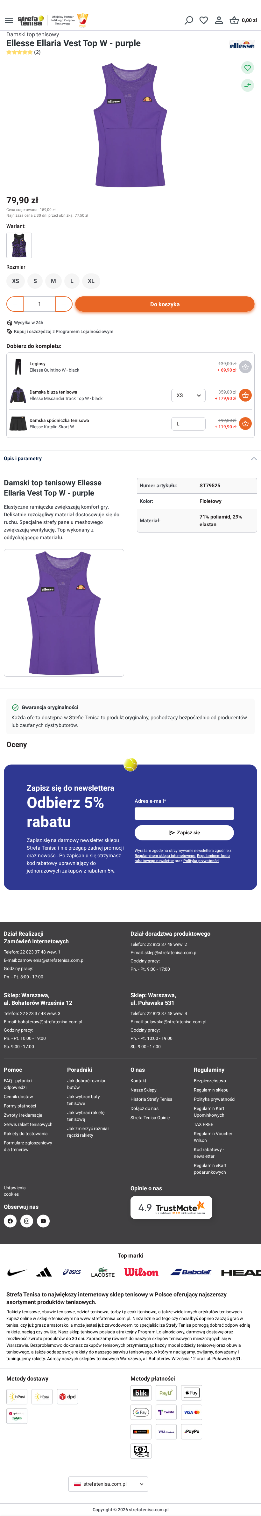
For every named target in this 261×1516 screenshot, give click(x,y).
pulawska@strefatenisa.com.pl (175, 1021)
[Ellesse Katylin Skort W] (18, 423)
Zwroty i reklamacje (23, 1115)
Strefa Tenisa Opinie (150, 1117)
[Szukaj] (188, 20)
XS (18, 283)
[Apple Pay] (191, 1392)
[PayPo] (191, 1431)
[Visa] (191, 1412)
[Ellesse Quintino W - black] (18, 366)
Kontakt (138, 1080)
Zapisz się (188, 833)
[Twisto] (166, 1412)
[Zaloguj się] (219, 20)
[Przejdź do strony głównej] (31, 20)
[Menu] (9, 20)
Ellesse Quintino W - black (54, 370)
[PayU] (166, 1392)
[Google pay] (141, 1412)
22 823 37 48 (33, 951)
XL (94, 283)
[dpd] (67, 1396)
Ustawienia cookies (10, 1191)
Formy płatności (20, 1105)
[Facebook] (10, 1221)
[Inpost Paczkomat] (42, 1396)
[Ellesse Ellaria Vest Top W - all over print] (19, 245)
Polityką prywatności (201, 861)
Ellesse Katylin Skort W (52, 426)
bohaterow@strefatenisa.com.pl (50, 1021)
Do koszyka (165, 304)
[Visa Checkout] (166, 1431)
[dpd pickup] (16, 1416)
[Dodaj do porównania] (247, 85)
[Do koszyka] (245, 395)
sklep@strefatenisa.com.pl (171, 952)
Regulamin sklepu (211, 1089)
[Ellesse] (242, 44)
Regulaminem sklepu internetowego (165, 855)
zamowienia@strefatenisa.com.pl (51, 960)
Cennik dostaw (18, 1096)
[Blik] (141, 1392)
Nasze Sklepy (143, 1089)
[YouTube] (43, 1221)
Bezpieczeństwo (210, 1080)
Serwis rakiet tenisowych (28, 1124)
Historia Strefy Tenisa (151, 1099)
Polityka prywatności (214, 1099)
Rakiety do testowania (26, 1133)
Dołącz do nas (144, 1108)
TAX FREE (203, 1124)
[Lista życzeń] (204, 20)
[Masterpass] (141, 1431)
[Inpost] (16, 1396)
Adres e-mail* (150, 801)
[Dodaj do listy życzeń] (247, 67)
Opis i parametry (23, 458)
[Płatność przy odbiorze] (141, 1451)
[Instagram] (26, 1221)
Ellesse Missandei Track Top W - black (66, 398)
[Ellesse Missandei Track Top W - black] (18, 394)
